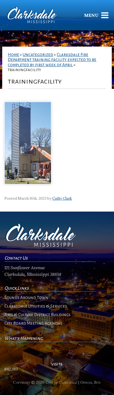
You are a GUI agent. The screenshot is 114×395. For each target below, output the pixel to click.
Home (13, 54)
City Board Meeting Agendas (33, 323)
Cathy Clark (62, 198)
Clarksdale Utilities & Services (35, 306)
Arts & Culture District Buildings (37, 315)
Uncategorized (38, 54)
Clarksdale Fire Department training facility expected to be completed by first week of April (52, 59)
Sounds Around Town (26, 297)
